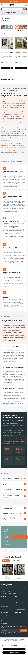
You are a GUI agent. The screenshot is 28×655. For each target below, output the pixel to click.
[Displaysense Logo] (13, 5)
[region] (14, 646)
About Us (3, 599)
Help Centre (3, 617)
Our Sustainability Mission (20, 609)
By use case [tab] (6, 560)
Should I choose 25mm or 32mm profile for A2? (13, 490)
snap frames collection (17, 439)
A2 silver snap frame (14, 147)
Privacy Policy (4, 620)
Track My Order (4, 606)
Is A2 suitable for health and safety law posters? (13, 483)
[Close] (25, 639)
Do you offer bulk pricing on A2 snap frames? (12, 518)
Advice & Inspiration (5, 615)
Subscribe (23, 630)
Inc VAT (11, 1)
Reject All (14, 649)
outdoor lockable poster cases (17, 152)
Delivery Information (19, 599)
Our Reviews (4, 602)
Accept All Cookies (14, 652)
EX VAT (17, 1)
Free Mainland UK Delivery (10, 12)
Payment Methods (18, 601)
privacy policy (18, 632)
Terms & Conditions (5, 618)
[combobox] (12, 9)
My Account (3, 604)
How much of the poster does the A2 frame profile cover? (12, 507)
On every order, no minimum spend (10, 13)
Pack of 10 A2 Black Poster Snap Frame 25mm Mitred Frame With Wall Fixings (7, 56)
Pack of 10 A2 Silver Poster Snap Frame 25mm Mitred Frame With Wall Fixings (20, 56)
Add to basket (7, 68)
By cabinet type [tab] (15, 560)
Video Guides (18, 615)
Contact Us (3, 601)
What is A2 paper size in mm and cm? (12, 478)
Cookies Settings (14, 645)
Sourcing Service (18, 607)
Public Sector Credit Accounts (19, 603)
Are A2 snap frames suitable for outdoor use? (11, 496)
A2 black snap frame (9, 371)
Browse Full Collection (18, 537)
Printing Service (18, 605)
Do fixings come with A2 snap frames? (12, 513)
